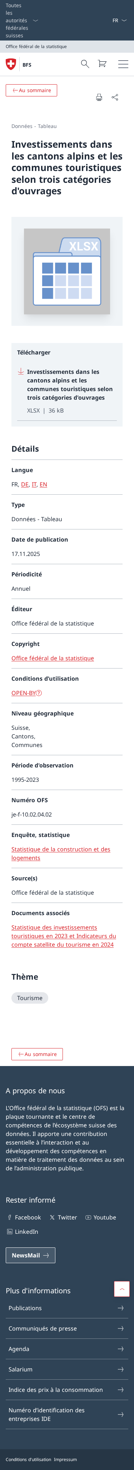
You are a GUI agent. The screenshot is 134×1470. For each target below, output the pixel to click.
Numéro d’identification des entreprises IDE (47, 1414)
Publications (25, 1308)
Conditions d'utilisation (28, 1459)
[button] (122, 1289)
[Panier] (101, 63)
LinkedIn (26, 1232)
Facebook (28, 1217)
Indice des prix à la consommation (56, 1390)
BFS (27, 64)
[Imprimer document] (99, 97)
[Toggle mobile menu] (123, 64)
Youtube (105, 1217)
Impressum (65, 1459)
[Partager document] (115, 97)
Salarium (21, 1369)
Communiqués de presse (43, 1328)
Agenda (19, 1349)
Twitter (67, 1217)
